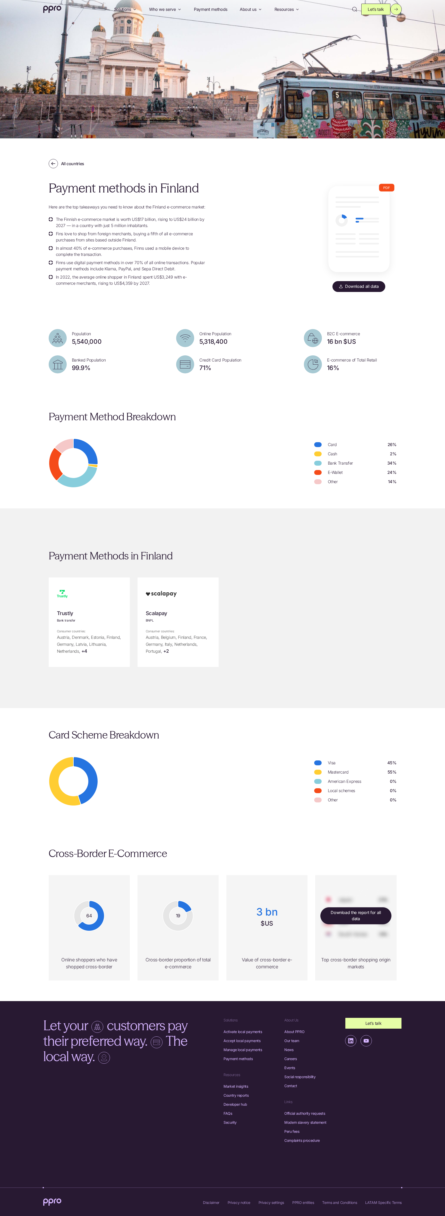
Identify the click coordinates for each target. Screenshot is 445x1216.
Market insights (236, 1086)
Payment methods (210, 9)
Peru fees (291, 1131)
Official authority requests (304, 1113)
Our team (291, 1040)
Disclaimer (211, 1202)
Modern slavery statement (305, 1122)
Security (230, 1122)
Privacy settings (271, 1202)
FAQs (228, 1113)
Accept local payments (242, 1040)
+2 (166, 651)
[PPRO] (52, 9)
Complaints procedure (302, 1140)
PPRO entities (303, 1202)
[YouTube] (366, 1040)
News (289, 1049)
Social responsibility (299, 1077)
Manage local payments (243, 1049)
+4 (84, 651)
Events (289, 1068)
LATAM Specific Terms (383, 1202)
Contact (290, 1086)
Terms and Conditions (339, 1202)
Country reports (236, 1095)
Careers (290, 1058)
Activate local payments (243, 1031)
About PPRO (294, 1031)
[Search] (354, 9)
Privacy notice (239, 1202)
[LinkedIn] (350, 1040)
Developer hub (235, 1104)
